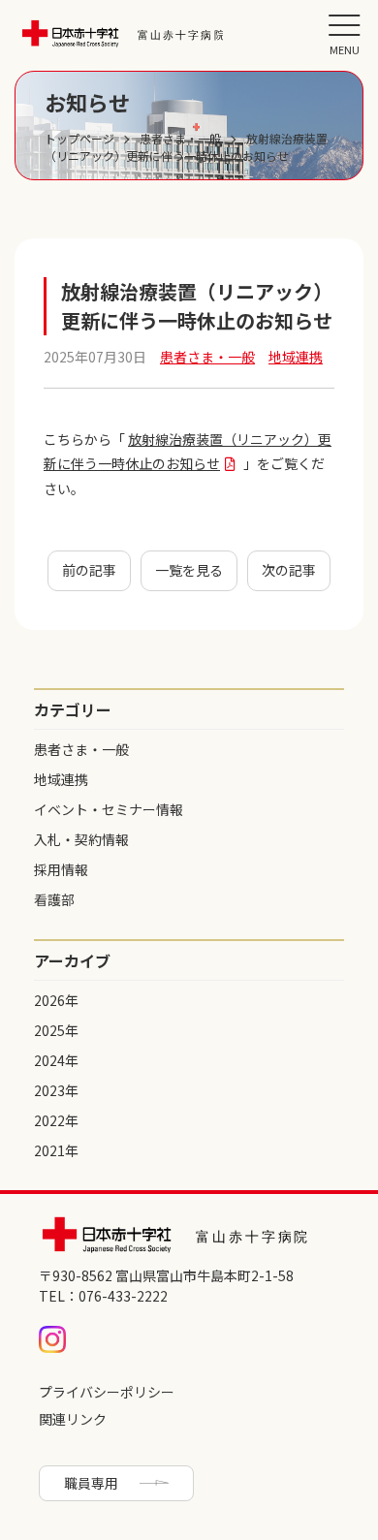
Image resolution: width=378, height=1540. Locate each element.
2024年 (56, 1060)
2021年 (56, 1150)
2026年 (56, 1000)
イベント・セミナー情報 (108, 809)
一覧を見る (189, 570)
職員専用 (91, 1483)
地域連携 (61, 779)
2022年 (56, 1120)
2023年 (56, 1090)
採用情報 (61, 869)
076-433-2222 (123, 1295)
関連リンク (73, 1419)
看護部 (54, 899)
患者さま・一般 (81, 749)
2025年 (56, 1030)
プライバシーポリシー (106, 1391)
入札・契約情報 (81, 839)
